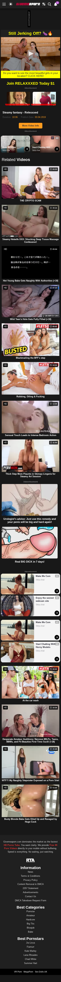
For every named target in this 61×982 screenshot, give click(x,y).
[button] (30, 53)
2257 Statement (30, 888)
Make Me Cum (9, 147)
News (30, 872)
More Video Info (30, 125)
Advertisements (30, 892)
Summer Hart (30, 963)
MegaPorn (28, 972)
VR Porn (18, 972)
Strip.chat (6, 150)
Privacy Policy (30, 880)
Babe (30, 932)
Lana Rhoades (31, 955)
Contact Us (30, 896)
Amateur (30, 915)
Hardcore (30, 919)
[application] (30, 54)
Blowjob (30, 927)
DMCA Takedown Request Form (30, 900)
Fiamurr (30, 947)
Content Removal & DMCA (30, 884)
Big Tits (30, 923)
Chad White (30, 959)
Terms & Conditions (30, 876)
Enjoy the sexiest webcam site (45, 599)
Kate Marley (30, 951)
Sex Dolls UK (41, 972)
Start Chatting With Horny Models (41, 147)
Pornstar (30, 911)
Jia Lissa (30, 942)
